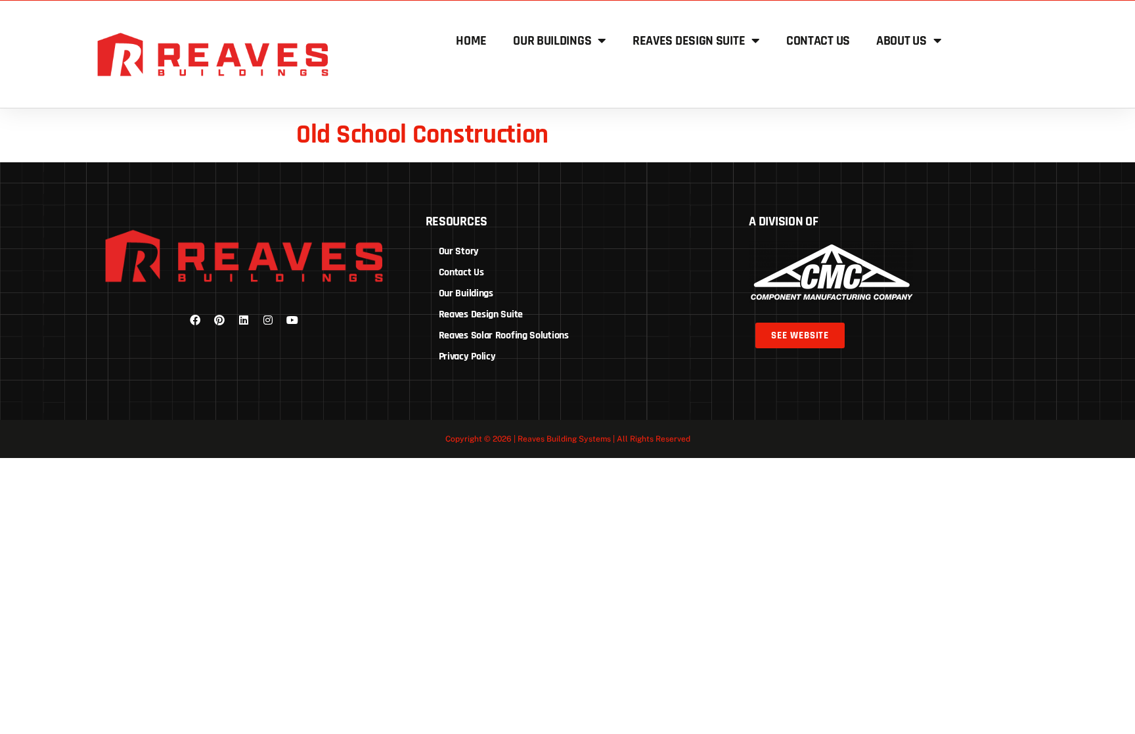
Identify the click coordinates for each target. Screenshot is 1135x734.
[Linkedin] (243, 320)
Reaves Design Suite (689, 40)
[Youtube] (292, 320)
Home (471, 40)
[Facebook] (195, 320)
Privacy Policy (467, 356)
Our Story (459, 251)
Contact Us (818, 40)
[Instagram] (267, 320)
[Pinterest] (219, 320)
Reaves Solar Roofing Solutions (504, 335)
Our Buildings (552, 40)
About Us (901, 40)
